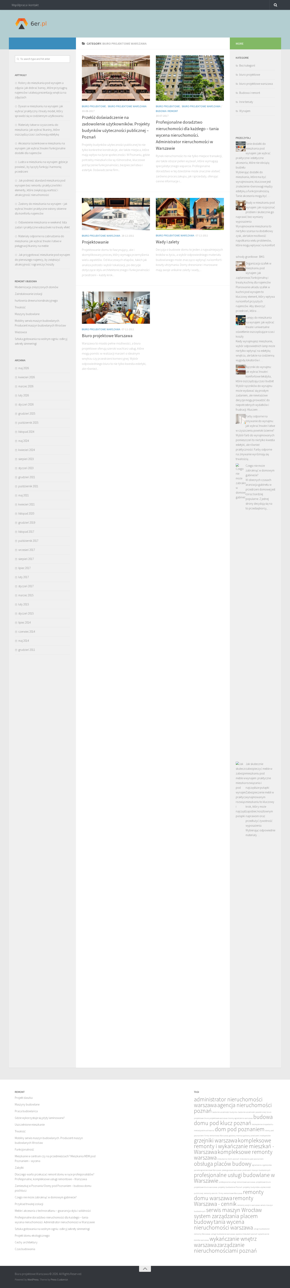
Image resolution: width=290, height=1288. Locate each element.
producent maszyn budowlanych (256, 1170)
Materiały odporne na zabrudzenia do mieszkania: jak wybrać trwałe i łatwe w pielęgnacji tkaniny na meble (39, 241)
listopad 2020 (26, 513)
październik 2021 (28, 486)
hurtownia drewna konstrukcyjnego (36, 300)
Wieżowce (21, 332)
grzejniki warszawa (215, 1140)
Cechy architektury (26, 1242)
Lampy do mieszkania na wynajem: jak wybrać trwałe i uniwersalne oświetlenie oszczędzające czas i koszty (255, 327)
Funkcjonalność (24, 1149)
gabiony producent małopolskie (256, 1135)
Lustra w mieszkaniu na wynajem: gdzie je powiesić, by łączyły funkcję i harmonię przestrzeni (41, 166)
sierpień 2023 (26, 459)
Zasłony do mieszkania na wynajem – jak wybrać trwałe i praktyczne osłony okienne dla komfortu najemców (41, 208)
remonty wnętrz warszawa (248, 1205)
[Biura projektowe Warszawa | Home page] (31, 24)
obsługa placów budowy (222, 1163)
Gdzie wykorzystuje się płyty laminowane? (40, 1118)
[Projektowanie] (116, 214)
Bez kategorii (247, 65)
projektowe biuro (263, 1182)
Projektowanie (95, 242)
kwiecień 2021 (26, 504)
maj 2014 (23, 641)
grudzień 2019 (26, 522)
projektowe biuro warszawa (205, 1187)
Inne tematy (246, 102)
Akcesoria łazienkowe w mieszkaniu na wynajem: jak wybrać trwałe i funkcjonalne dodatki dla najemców (40, 148)
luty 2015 (23, 604)
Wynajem (244, 111)
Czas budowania (25, 1249)
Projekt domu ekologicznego (32, 1235)
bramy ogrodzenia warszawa (240, 1118)
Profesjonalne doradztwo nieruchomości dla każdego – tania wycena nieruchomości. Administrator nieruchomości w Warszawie (187, 135)
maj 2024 (23, 441)
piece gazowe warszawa (232, 1170)
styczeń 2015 (26, 613)
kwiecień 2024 (26, 450)
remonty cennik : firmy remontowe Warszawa (223, 1193)
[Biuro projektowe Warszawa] (116, 308)
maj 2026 (23, 368)
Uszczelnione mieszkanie (30, 1124)
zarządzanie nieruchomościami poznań (225, 1247)
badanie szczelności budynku (225, 1112)
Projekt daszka (24, 1098)
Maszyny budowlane (27, 314)
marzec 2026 (25, 386)
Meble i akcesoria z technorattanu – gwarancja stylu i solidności (53, 1211)
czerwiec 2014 (26, 631)
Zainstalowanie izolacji (28, 294)
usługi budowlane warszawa (223, 1234)
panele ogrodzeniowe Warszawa (207, 1170)
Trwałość (20, 307)
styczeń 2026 (26, 404)
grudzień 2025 (26, 413)
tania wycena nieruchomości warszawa (223, 1224)
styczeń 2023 (26, 468)
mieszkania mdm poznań (228, 1159)
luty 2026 (23, 395)
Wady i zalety (167, 242)
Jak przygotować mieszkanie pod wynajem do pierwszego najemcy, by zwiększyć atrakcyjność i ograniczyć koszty (42, 259)
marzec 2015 (25, 595)
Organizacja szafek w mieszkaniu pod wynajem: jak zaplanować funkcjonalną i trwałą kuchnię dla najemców (253, 273)
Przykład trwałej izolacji (29, 1204)
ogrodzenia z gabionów (262, 1165)
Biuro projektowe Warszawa (107, 335)
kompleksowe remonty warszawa (233, 1154)
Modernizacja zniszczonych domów (36, 287)
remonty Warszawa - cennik (223, 1200)
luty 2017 (23, 577)
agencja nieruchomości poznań (233, 1107)
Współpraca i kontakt (25, 5)
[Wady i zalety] (190, 214)
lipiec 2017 (24, 568)
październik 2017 (28, 541)
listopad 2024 (26, 432)
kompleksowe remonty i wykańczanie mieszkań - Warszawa (234, 1146)
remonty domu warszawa (229, 1195)
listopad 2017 (26, 531)
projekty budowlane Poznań (230, 1187)
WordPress (32, 1279)
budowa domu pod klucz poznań (233, 1120)
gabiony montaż (236, 1135)
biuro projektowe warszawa (127, 106)
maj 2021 (23, 495)
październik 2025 (28, 422)
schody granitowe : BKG (250, 257)
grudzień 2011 (26, 650)
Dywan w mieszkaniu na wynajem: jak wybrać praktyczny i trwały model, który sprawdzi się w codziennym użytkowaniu (39, 111)
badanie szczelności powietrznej (252, 1112)
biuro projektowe (94, 106)
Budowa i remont (167, 111)
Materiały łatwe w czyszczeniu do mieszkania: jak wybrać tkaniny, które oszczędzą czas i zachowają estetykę (37, 129)
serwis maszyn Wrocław (234, 1210)
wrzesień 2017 (26, 550)
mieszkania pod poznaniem (252, 1159)
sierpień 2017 (26, 559)
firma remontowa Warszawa (216, 1135)
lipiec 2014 (24, 622)
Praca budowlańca (26, 1111)
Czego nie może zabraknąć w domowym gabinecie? (260, 470)
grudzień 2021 (26, 477)
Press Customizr (59, 1279)
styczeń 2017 (26, 586)
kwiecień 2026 (26, 377)
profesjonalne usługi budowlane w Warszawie (234, 1177)
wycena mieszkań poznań (246, 1234)
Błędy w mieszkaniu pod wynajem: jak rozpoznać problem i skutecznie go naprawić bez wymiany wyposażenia (255, 212)
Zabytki (19, 1167)
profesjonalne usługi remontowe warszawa (237, 1182)
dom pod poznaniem (240, 1129)
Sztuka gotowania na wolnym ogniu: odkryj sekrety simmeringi (52, 1229)
